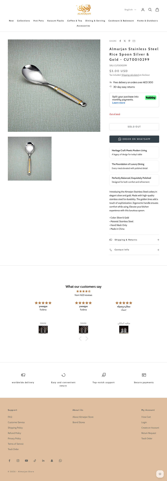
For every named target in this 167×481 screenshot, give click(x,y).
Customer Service (16, 422)
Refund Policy (14, 433)
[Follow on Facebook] (9, 460)
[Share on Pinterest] (129, 41)
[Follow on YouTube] (26, 460)
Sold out (134, 126)
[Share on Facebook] (120, 41)
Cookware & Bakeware (121, 20)
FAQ (10, 416)
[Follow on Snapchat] (51, 460)
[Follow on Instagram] (18, 460)
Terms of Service (15, 443)
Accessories (83, 25)
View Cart (146, 416)
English (129, 9)
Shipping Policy (15, 427)
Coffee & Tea (74, 20)
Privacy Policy (14, 438)
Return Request (148, 433)
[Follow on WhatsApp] (60, 460)
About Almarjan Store (83, 416)
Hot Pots (38, 20)
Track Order (13, 449)
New (11, 20)
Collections (23, 20)
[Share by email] (134, 41)
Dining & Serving (95, 20)
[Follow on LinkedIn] (43, 460)
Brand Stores (79, 422)
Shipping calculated (130, 75)
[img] (83, 291)
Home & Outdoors (147, 20)
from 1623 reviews (83, 295)
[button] (81, 338)
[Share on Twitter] (124, 41)
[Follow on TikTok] (35, 460)
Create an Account (150, 427)
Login (144, 422)
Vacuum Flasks (55, 20)
